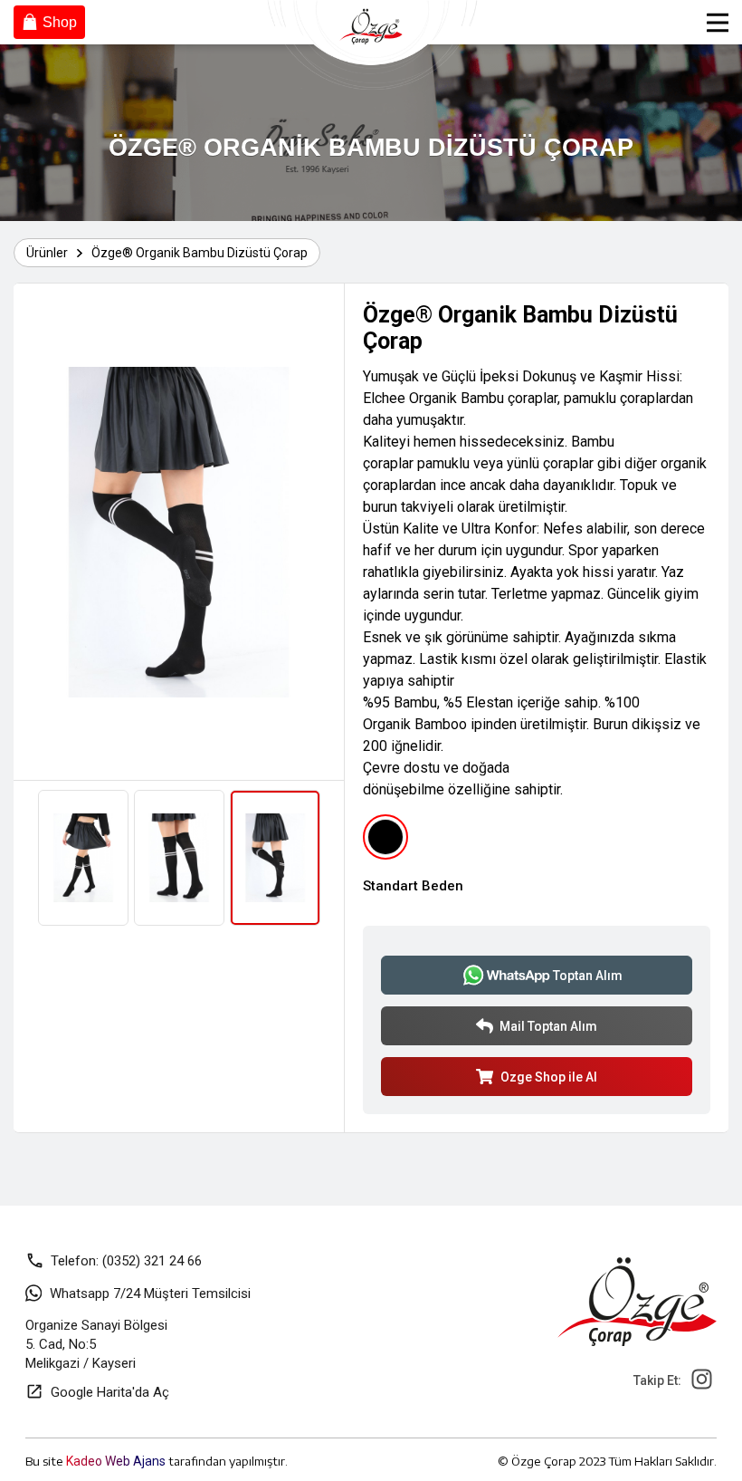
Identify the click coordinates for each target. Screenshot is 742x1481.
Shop (60, 22)
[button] (38, 532)
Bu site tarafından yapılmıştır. (156, 1461)
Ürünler (47, 252)
